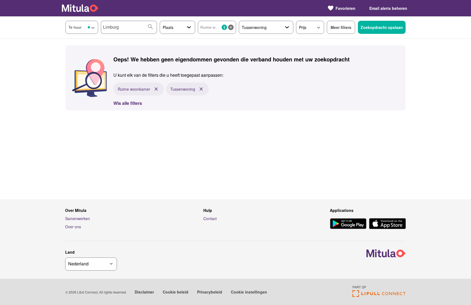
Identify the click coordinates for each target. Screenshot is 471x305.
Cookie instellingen (249, 292)
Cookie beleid (175, 292)
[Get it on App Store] (387, 224)
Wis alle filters (127, 103)
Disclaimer (144, 292)
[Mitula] (80, 8)
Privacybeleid (209, 292)
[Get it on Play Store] (348, 224)
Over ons (73, 226)
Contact (210, 218)
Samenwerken (77, 218)
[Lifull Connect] (379, 295)
